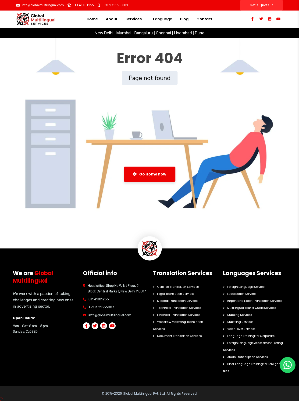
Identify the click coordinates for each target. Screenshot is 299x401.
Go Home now (152, 174)
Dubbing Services (239, 315)
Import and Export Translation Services (254, 301)
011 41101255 (99, 299)
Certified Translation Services (178, 287)
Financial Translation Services (178, 315)
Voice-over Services (241, 329)
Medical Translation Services (177, 301)
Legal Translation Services (176, 294)
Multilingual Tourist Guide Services (251, 308)
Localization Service (241, 294)
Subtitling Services (240, 322)
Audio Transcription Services (247, 357)
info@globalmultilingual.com (110, 315)
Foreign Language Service (245, 287)
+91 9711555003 (101, 307)
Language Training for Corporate (250, 336)
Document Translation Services (179, 336)
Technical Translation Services (179, 308)
